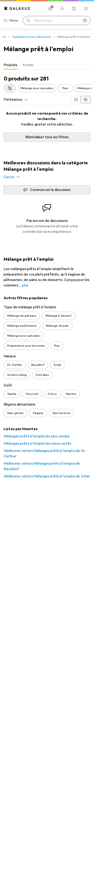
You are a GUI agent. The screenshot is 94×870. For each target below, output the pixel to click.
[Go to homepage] (17, 8)
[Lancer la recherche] (28, 20)
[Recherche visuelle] (84, 20)
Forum (9, 177)
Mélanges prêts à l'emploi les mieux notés (37, 443)
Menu (13, 20)
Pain (65, 88)
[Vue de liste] (85, 99)
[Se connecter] (62, 8)
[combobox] (10, 88)
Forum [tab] (28, 65)
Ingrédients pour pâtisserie (31, 37)
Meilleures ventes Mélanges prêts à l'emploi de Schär (47, 476)
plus (25, 285)
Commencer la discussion (50, 190)
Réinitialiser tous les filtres (47, 137)
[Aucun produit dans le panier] (85, 8)
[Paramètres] (50, 8)
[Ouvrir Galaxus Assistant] (74, 8)
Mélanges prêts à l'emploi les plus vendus (37, 436)
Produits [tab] (10, 65)
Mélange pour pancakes (36, 88)
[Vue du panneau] (76, 99)
